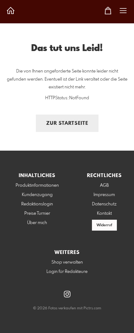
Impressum (104, 195)
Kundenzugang (37, 195)
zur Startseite (67, 123)
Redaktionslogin (37, 204)
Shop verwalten (67, 262)
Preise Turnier (37, 213)
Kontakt (104, 213)
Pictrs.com (92, 308)
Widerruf (104, 225)
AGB (104, 185)
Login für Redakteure (67, 272)
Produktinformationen (37, 185)
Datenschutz (104, 204)
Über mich (37, 223)
